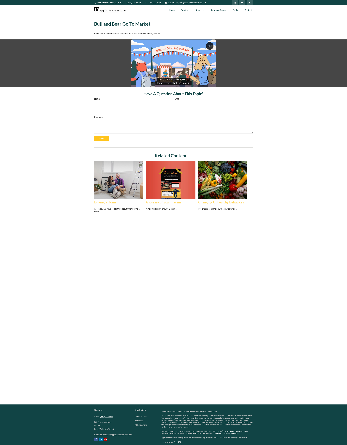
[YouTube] (242, 2)
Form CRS (177, 442)
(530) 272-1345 (154, 3)
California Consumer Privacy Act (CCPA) (233, 431)
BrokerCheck (212, 411)
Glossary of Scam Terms (163, 202)
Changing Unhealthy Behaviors (221, 202)
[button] (172, 10)
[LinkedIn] (235, 2)
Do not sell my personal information (226, 433)
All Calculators (141, 425)
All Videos (139, 421)
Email (177, 99)
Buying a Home (105, 202)
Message (98, 117)
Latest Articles (141, 416)
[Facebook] (250, 2)
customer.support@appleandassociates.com (187, 3)
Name (97, 99)
